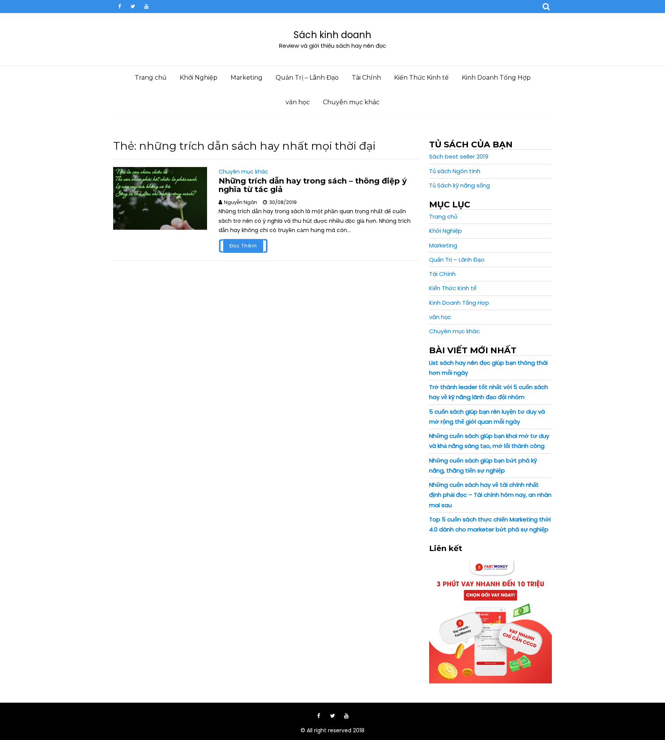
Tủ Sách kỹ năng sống (459, 185)
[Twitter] (133, 6)
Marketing (246, 77)
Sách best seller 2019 (458, 156)
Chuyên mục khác (351, 102)
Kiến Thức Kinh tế (421, 77)
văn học (298, 102)
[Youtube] (146, 6)
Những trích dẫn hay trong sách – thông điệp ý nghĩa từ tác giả (313, 185)
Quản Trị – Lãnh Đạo (307, 77)
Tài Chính (366, 77)
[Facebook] (119, 6)
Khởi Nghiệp (198, 77)
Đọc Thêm (243, 245)
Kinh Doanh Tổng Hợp (496, 77)
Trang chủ (151, 77)
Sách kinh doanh (332, 34)
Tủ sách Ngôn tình (454, 171)
